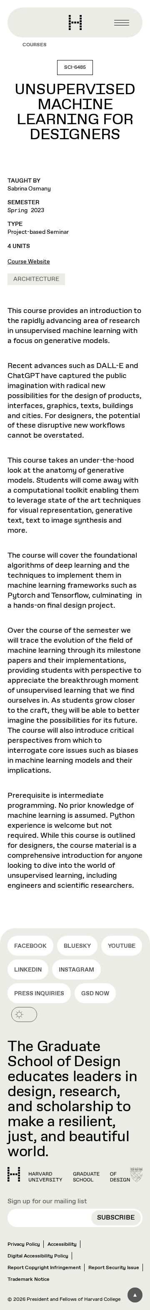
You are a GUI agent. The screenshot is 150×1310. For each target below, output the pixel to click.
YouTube (121, 946)
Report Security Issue (113, 1267)
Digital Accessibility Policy (38, 1256)
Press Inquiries (39, 993)
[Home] (69, 1174)
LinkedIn (28, 970)
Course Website (29, 262)
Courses (34, 45)
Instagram (76, 970)
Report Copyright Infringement (44, 1267)
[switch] (24, 1014)
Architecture (36, 279)
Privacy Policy (24, 1244)
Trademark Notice (29, 1279)
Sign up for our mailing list (47, 1201)
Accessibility (62, 1244)
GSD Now (95, 993)
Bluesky (77, 946)
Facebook (30, 946)
